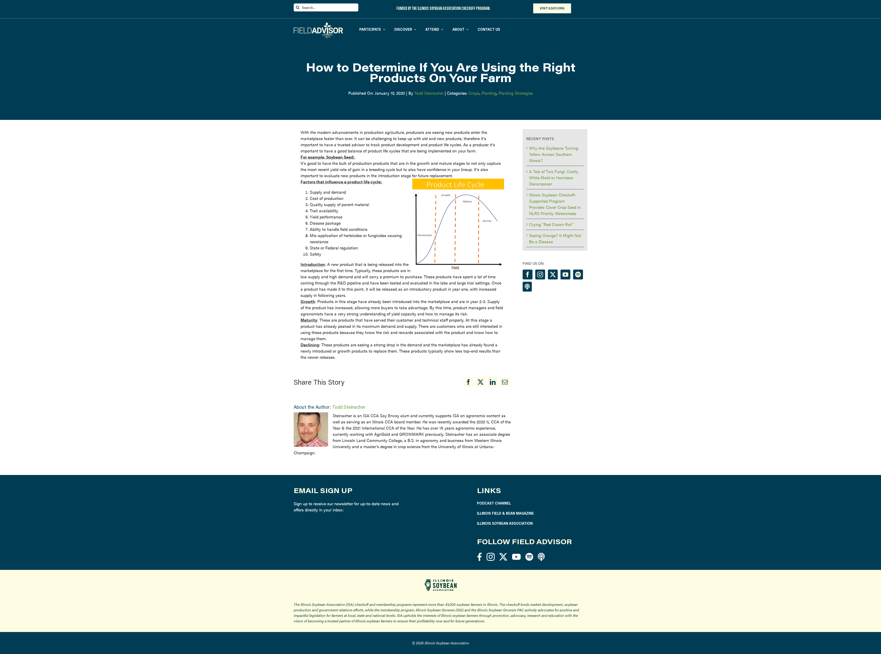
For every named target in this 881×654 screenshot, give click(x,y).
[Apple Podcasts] (527, 287)
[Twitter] (553, 274)
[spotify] (529, 557)
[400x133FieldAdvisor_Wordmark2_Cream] (318, 24)
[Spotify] (578, 274)
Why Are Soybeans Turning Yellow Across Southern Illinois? (553, 154)
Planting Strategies (516, 93)
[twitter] (503, 557)
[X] (480, 382)
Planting (489, 93)
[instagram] (491, 557)
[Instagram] (540, 274)
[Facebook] (468, 382)
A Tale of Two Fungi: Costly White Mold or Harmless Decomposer (553, 177)
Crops (474, 93)
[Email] (505, 382)
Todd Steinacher (428, 93)
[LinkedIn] (493, 382)
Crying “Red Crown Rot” (551, 224)
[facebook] (479, 557)
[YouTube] (565, 274)
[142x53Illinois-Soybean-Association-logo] (440, 581)
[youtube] (516, 557)
